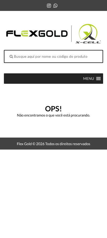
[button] (88, 78)
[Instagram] (49, 5)
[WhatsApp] (55, 5)
